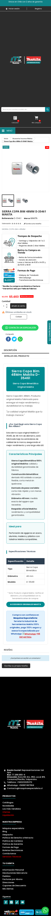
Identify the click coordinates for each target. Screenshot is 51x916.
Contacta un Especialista (22, 327)
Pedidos (6, 876)
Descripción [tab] (10, 350)
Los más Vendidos (11, 808)
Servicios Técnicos (11, 856)
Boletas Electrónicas (12, 850)
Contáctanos (9, 853)
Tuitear (14, 339)
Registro (38, 8)
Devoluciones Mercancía (14, 873)
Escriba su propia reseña (16, 665)
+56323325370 (24, 782)
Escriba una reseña (33, 223)
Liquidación (8, 815)
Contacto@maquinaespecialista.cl (25, 788)
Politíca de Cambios (12, 841)
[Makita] (25, 60)
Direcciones (8, 882)
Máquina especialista (13, 828)
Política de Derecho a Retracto (17, 837)
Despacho (7, 834)
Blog (4, 831)
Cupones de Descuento (14, 885)
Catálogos (7, 802)
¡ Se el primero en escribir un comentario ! (25, 658)
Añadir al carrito (18, 306)
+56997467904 (26, 785)
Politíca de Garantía (12, 844)
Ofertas (6, 812)
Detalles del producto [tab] (16, 356)
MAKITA (34, 218)
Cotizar (19, 316)
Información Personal (13, 869)
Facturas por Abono (12, 879)
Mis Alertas (7, 888)
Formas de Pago (10, 847)
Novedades (8, 805)
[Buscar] (47, 109)
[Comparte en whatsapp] (20, 339)
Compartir (8, 339)
